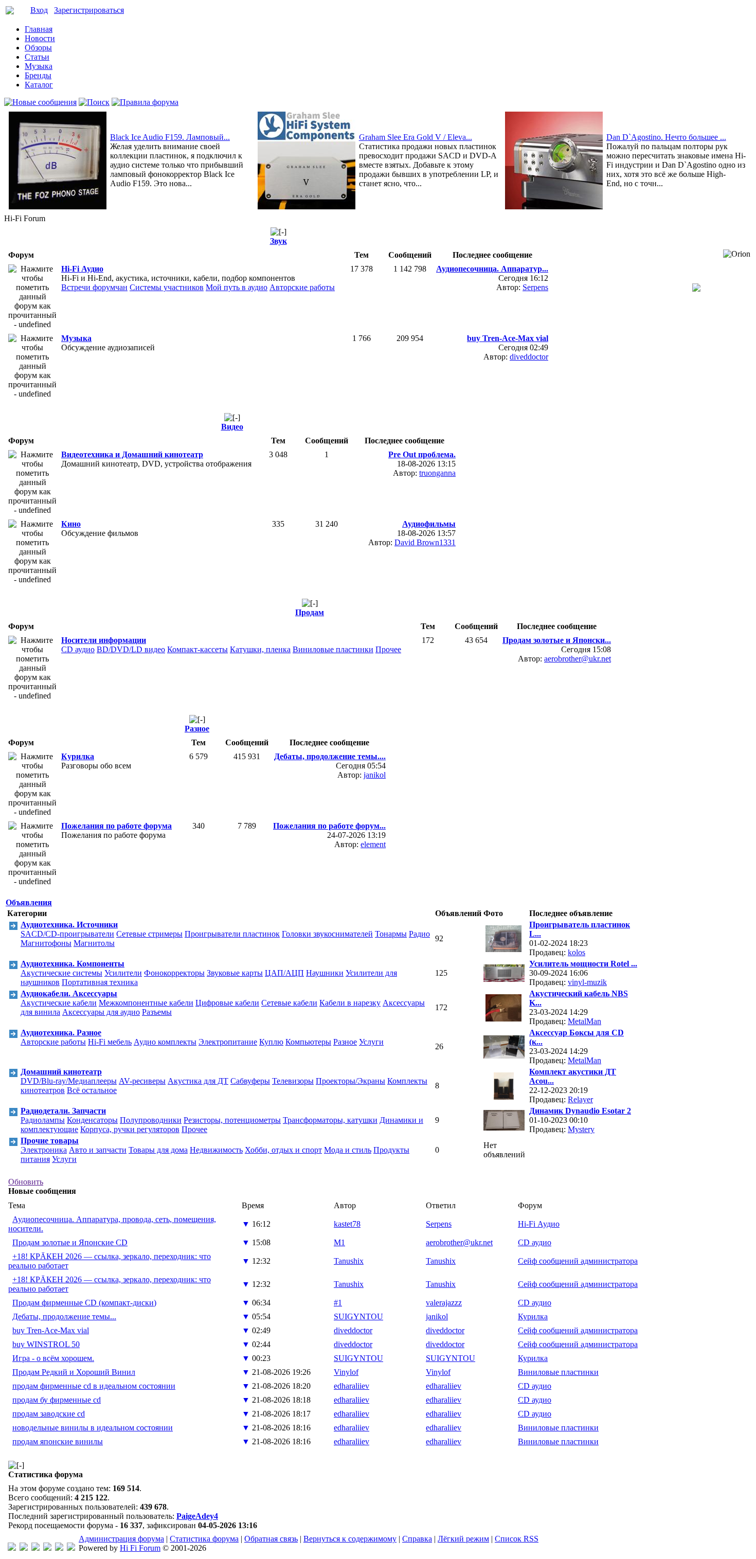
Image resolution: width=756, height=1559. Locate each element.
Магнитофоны (46, 943)
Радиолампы (43, 1120)
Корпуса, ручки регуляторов (129, 1129)
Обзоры (38, 47)
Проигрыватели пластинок (232, 933)
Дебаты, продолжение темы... (64, 1316)
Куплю (271, 1041)
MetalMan (584, 1021)
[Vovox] (71, 1548)
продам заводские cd (48, 1413)
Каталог (39, 84)
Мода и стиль (347, 1149)
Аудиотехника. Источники (69, 924)
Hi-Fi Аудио (82, 268)
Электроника (44, 1149)
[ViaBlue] (35, 1548)
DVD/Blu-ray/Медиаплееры (69, 1081)
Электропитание (228, 1041)
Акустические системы (61, 973)
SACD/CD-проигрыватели (67, 933)
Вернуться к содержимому (350, 1538)
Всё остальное (92, 1090)
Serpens (535, 287)
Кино (71, 523)
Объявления (29, 902)
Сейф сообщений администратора (578, 1261)
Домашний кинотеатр (61, 1071)
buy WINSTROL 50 (46, 1344)
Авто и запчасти (98, 1149)
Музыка (38, 66)
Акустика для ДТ (198, 1081)
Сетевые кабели (289, 1002)
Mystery (581, 1129)
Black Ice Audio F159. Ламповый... (170, 137)
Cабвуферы (250, 1081)
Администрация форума (121, 1538)
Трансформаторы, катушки (330, 1120)
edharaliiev (351, 1386)
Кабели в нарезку (350, 1002)
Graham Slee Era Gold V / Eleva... (415, 137)
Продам (309, 612)
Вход (39, 10)
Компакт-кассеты (197, 649)
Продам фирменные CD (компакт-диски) (84, 1302)
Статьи (37, 56)
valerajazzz (444, 1302)
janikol (375, 774)
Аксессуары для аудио (101, 1012)
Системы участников (167, 287)
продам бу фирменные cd (56, 1399)
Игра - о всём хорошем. (53, 1358)
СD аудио (78, 649)
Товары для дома (158, 1149)
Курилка (77, 756)
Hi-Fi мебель (110, 1041)
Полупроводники (151, 1120)
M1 (339, 1242)
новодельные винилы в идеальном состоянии (92, 1427)
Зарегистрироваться (89, 10)
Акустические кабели (59, 1002)
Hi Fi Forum (140, 1548)
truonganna (437, 473)
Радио (419, 933)
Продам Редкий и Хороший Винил (73, 1372)
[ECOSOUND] (47, 1548)
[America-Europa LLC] (24, 1548)
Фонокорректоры (174, 973)
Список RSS (516, 1538)
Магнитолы (94, 943)
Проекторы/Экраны (350, 1081)
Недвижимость (216, 1149)
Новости (40, 38)
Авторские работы (302, 287)
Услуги (371, 1041)
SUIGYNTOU (358, 1316)
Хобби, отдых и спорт (283, 1149)
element (373, 844)
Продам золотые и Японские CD (70, 1242)
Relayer (580, 1099)
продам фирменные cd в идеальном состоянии (93, 1386)
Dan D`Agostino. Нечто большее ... (666, 137)
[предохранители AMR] (12, 1548)
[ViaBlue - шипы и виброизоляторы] (59, 1548)
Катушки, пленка (260, 649)
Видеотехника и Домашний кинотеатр (132, 454)
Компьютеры (308, 1041)
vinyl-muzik (587, 982)
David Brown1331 (425, 542)
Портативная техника (100, 982)
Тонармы (391, 933)
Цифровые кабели (227, 1002)
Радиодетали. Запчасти (63, 1110)
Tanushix (349, 1261)
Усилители (123, 973)
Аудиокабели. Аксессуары (69, 993)
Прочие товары (50, 1140)
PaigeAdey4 (197, 1516)
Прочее (388, 649)
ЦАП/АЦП (284, 973)
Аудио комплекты (165, 1041)
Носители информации (103, 640)
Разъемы (157, 1012)
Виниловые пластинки (333, 649)
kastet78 (347, 1224)
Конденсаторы (92, 1120)
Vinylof (346, 1372)
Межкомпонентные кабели (146, 1002)
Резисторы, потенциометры (232, 1120)
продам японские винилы (57, 1441)
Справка (417, 1538)
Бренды (38, 75)
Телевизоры (293, 1081)
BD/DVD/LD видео (131, 649)
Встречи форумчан (94, 287)
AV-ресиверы (142, 1081)
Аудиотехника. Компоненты (72, 963)
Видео (232, 426)
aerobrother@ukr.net (577, 658)
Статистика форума (204, 1538)
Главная (38, 29)
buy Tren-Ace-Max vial (50, 1330)
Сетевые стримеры (149, 933)
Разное (197, 728)
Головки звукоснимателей (327, 933)
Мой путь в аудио (236, 287)
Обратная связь (271, 1538)
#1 (338, 1302)
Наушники (325, 973)
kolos (576, 952)
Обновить (25, 1181)
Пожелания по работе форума (116, 825)
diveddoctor (529, 356)
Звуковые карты (235, 973)
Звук (278, 241)
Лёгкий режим (463, 1538)
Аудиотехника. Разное (61, 1032)
